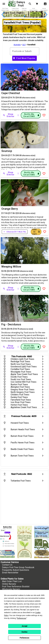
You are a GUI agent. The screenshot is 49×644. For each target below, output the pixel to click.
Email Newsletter (10, 572)
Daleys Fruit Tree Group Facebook (18, 567)
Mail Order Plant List (12, 581)
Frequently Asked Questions (15, 570)
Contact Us (7, 564)
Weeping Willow (11, 266)
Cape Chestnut (10, 93)
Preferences (24, 638)
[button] (22, 16)
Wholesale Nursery (11, 589)
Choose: (14, 231)
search (30, 3)
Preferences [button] (21, 618)
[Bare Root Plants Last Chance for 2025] (24, 16)
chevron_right (42, 356)
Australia (17, 45)
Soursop (6, 151)
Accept (24, 626)
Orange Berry (9, 208)
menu (3, 3)
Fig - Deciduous (11, 324)
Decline (24, 632)
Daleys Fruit (21, 4)
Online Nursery (9, 584)
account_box (45, 3)
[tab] (5, 9)
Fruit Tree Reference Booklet (15, 586)
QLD (24, 45)
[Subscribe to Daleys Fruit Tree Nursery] (7, 537)
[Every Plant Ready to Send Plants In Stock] (24, 542)
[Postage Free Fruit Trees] (7, 554)
